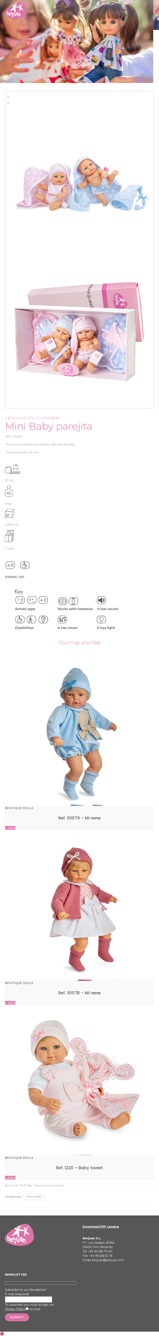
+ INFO (10, 828)
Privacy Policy (15, 1309)
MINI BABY (34, 1196)
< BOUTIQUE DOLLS (22, 418)
